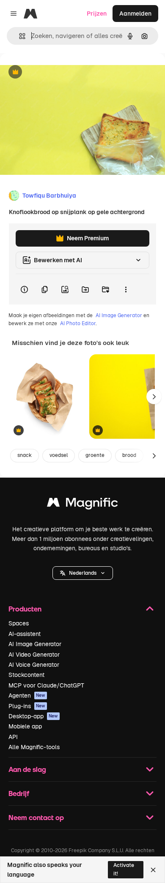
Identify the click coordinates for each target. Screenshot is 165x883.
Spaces (18, 623)
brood (129, 455)
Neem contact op (36, 817)
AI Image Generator (119, 315)
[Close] (153, 870)
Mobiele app (25, 726)
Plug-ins (26, 706)
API (13, 737)
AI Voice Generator (33, 664)
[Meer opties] (125, 289)
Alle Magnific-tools (34, 747)
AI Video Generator (34, 654)
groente (94, 455)
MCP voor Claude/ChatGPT (46, 685)
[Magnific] (82, 504)
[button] (82, 573)
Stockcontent (26, 675)
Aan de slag (27, 769)
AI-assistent (24, 634)
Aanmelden (135, 13)
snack (24, 455)
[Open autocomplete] (18, 36)
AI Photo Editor (78, 323)
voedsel (59, 455)
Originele (55, 72)
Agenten (26, 695)
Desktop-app (33, 716)
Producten (24, 608)
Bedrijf (18, 793)
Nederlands (82, 573)
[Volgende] (154, 396)
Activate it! (123, 869)
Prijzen (97, 13)
